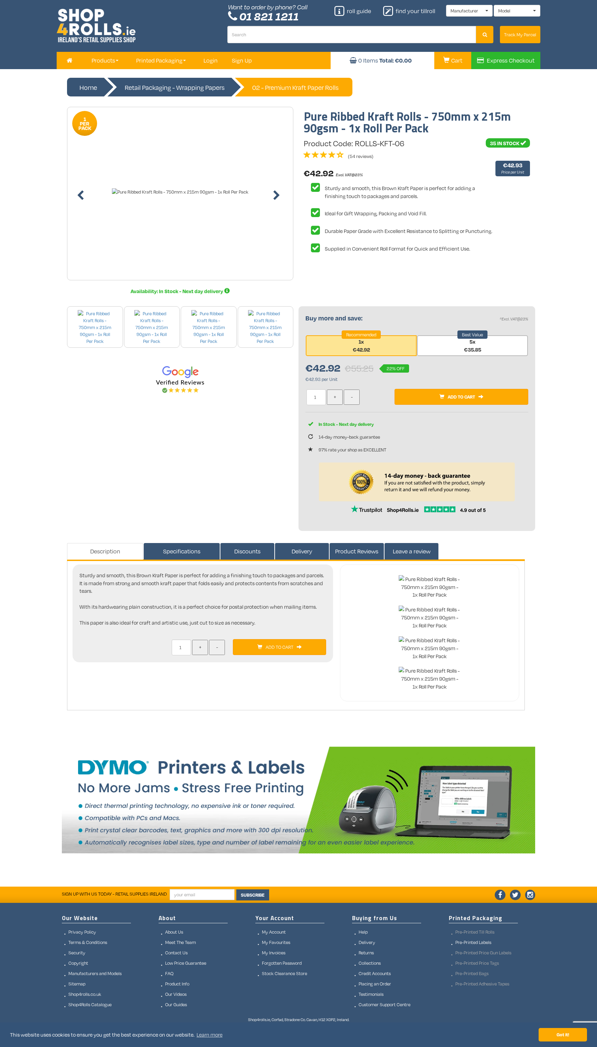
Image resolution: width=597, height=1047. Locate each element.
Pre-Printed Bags (472, 973)
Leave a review (411, 551)
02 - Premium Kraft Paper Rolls (295, 87)
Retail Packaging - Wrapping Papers (175, 87)
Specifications (181, 551)
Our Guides (176, 1004)
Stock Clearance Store (284, 973)
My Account (274, 932)
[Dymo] (298, 800)
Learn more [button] (209, 1034)
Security (76, 953)
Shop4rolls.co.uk (84, 994)
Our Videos (176, 994)
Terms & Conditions (87, 942)
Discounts (247, 551)
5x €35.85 (472, 345)
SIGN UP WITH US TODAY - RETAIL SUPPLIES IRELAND (114, 894)
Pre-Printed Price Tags (477, 963)
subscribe (253, 895)
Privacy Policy (82, 932)
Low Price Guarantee (185, 963)
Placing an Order (375, 984)
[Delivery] (227, 291)
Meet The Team (180, 942)
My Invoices (273, 953)
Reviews (356, 551)
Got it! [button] (563, 1034)
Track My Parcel (520, 34)
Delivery (302, 551)
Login (210, 60)
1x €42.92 (361, 345)
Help (363, 932)
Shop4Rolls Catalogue (90, 1004)
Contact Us (176, 953)
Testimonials (371, 994)
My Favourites (276, 942)
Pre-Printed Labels (473, 942)
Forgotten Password (282, 963)
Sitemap (76, 984)
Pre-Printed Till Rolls (474, 932)
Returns (366, 953)
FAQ (169, 973)
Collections (370, 963)
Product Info (177, 984)
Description (105, 551)
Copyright (78, 963)
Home (88, 87)
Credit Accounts (375, 973)
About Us (174, 932)
